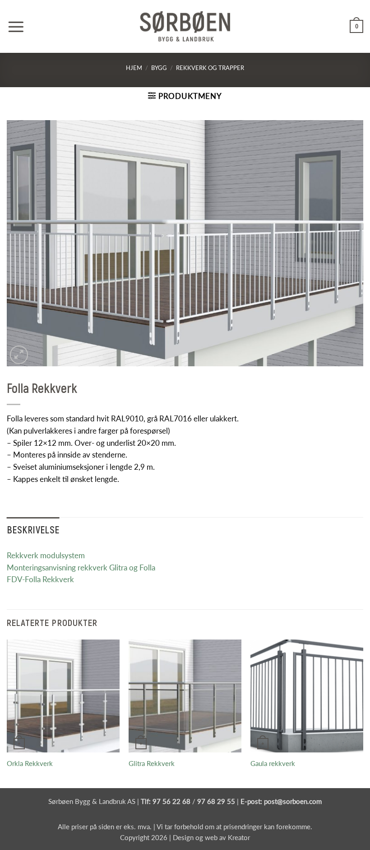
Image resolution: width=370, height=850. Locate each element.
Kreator (239, 837)
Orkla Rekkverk (30, 763)
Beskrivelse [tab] (33, 529)
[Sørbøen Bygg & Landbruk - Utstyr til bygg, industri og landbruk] (185, 26)
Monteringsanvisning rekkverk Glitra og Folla (81, 567)
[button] (16, 26)
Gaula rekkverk (272, 763)
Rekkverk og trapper (210, 67)
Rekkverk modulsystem (46, 555)
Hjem (134, 67)
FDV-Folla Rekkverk (40, 579)
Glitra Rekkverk (152, 763)
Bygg (159, 67)
